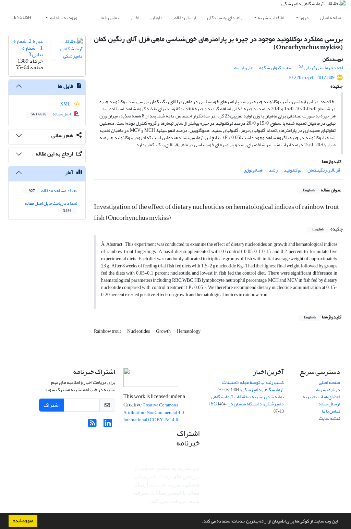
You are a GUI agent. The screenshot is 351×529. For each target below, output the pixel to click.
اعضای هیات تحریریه (321, 396)
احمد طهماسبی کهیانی (323, 67)
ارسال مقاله (185, 17)
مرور (304, 17)
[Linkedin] (107, 425)
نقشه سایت (329, 418)
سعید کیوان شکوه (275, 67)
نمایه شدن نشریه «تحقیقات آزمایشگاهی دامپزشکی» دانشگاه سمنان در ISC (246, 400)
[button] (200, 522)
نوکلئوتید (292, 170)
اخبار (134, 17)
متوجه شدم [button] (23, 521)
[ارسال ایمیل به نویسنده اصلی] (301, 66)
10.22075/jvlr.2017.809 (311, 77)
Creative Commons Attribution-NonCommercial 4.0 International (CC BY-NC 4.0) (153, 412)
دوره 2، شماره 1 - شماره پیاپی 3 (28, 47)
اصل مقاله (51, 113)
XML (65, 104)
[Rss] (92, 425)
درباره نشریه (328, 389)
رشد (273, 170)
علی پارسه (243, 67)
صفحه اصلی (330, 17)
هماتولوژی (253, 170)
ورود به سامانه (63, 17)
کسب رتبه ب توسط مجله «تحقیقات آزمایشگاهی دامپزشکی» (253, 386)
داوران (156, 17)
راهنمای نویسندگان (224, 17)
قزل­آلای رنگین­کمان (323, 170)
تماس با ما (109, 17)
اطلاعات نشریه (271, 17)
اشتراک (52, 405)
